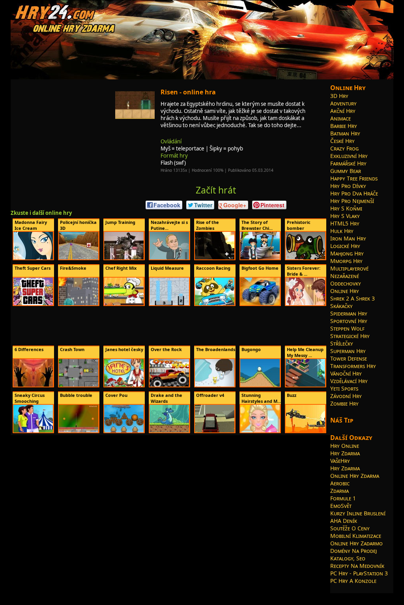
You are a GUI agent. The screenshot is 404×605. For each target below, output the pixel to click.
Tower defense (348, 358)
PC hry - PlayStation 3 (359, 573)
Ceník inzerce (297, 596)
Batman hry (345, 133)
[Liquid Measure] (169, 303)
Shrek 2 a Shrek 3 (352, 298)
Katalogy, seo (347, 558)
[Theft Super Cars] (33, 303)
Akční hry (342, 111)
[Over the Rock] (169, 385)
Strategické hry (350, 336)
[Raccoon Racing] (214, 303)
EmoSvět (341, 505)
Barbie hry (343, 126)
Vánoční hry (346, 373)
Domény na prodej (353, 550)
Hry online (344, 445)
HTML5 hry (344, 223)
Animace (340, 118)
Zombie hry (344, 403)
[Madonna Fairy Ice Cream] (33, 258)
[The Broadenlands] (214, 385)
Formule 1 (343, 498)
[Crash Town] (78, 385)
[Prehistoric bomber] (305, 258)
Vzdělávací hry (349, 381)
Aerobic (340, 483)
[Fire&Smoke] (78, 303)
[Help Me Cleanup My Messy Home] (305, 385)
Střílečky (341, 343)
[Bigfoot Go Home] (260, 303)
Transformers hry (353, 366)
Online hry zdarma (354, 475)
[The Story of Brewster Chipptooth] (260, 258)
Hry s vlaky (345, 216)
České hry (342, 141)
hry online (135, 596)
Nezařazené (344, 276)
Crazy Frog (344, 148)
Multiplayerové (349, 268)
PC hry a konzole (353, 580)
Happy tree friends (354, 178)
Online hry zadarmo (356, 543)
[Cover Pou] (123, 431)
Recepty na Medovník (357, 565)
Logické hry (345, 246)
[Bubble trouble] (78, 431)
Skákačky (341, 306)
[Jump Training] (123, 258)
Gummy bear (345, 171)
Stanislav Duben (200, 596)
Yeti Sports (344, 388)
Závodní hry (346, 396)
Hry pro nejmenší (352, 201)
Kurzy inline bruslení (357, 513)
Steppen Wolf (347, 328)
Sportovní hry (348, 321)
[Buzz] (305, 431)
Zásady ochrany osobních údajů (250, 596)
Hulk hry (342, 231)
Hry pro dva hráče (354, 193)
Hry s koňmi (346, 208)
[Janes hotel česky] (123, 385)
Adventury (343, 103)
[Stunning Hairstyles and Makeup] (260, 431)
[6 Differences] (33, 385)
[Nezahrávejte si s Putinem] (169, 258)
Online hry (344, 291)
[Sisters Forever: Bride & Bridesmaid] (305, 303)
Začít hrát (216, 190)
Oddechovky (345, 283)
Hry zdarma (345, 453)
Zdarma (339, 490)
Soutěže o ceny (350, 528)
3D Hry (339, 96)
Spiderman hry (348, 313)
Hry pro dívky (348, 186)
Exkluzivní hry (349, 156)
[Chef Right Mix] (123, 303)
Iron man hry (348, 238)
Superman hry (348, 351)
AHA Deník (343, 520)
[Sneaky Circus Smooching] (33, 431)
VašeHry (340, 460)
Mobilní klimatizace (355, 535)
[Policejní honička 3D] (78, 258)
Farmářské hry (348, 163)
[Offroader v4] (214, 431)
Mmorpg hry (346, 261)
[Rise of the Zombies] (214, 258)
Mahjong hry (347, 253)
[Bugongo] (260, 385)
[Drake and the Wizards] (169, 431)
